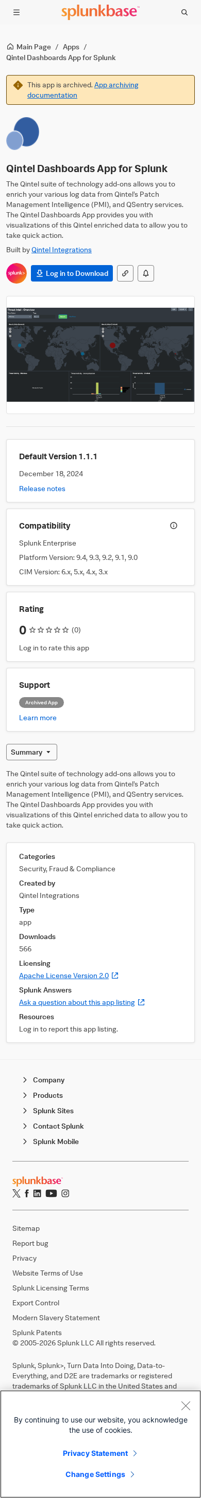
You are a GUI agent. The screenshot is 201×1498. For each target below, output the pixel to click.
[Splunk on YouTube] (51, 1193)
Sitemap (26, 1228)
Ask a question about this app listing (82, 1002)
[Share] (125, 273)
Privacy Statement (95, 1453)
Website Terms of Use (47, 1272)
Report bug (30, 1243)
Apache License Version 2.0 (69, 975)
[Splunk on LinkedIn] (37, 1193)
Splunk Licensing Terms (50, 1287)
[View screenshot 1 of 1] (100, 355)
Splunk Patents (37, 1332)
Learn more (38, 717)
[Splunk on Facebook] (27, 1193)
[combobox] (31, 752)
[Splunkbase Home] (100, 12)
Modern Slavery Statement (56, 1317)
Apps (71, 46)
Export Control (35, 1302)
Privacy (24, 1257)
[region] (100, 1444)
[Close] (185, 1405)
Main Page (33, 46)
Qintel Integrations (61, 249)
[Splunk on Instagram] (65, 1193)
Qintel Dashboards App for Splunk (61, 57)
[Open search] (184, 12)
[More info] (173, 525)
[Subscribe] (146, 273)
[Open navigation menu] (16, 12)
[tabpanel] (100, 906)
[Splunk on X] (16, 1193)
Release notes (42, 488)
